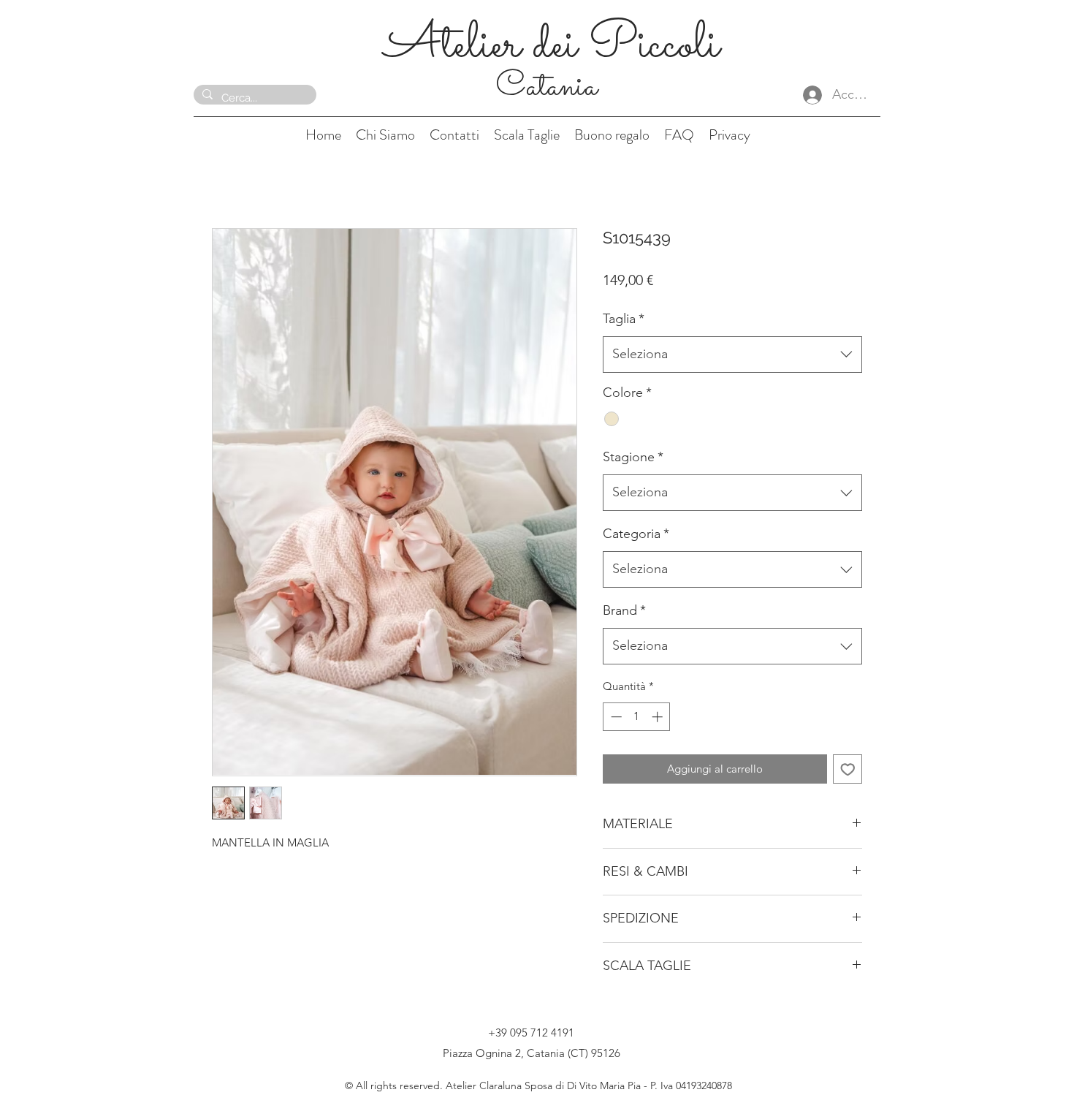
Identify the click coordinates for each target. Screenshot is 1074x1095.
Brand (624, 610)
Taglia (623, 319)
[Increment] (659, 716)
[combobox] (732, 354)
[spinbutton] (637, 716)
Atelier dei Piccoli (551, 45)
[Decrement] (615, 716)
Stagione (633, 457)
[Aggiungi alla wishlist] (848, 769)
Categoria (636, 534)
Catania (551, 87)
